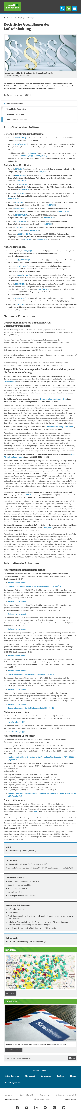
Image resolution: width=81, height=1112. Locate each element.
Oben (73, 1058)
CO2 (24, 262)
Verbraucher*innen (12, 1076)
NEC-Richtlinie (63, 301)
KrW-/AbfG (48, 527)
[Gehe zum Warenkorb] (68, 8)
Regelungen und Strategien (26, 18)
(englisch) (11, 759)
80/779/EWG (19, 208)
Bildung (73, 1076)
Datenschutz (44, 1095)
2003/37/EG (22, 184)
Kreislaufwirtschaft (30, 525)
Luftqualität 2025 (15, 909)
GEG (27, 495)
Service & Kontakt (26, 1095)
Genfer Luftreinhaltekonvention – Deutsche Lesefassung (33, 586)
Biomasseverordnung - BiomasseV (60, 426)
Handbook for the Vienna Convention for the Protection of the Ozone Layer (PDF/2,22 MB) (41, 757)
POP (14, 680)
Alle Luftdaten (10, 993)
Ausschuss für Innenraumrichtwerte (22, 881)
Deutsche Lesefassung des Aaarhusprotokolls (30, 674)
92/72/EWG (19, 227)
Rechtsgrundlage (39, 941)
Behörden (60, 1076)
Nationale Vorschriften (15, 114)
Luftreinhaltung (22, 941)
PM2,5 (52, 187)
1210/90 (27, 251)
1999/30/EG (19, 175)
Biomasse (58, 420)
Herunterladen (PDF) (15, 722)
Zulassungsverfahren (16, 888)
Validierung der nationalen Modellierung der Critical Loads (32, 928)
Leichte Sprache (13, 1099)
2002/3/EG (19, 202)
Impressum (9, 1095)
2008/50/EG (19, 138)
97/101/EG (22, 266)
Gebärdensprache (43, 1099)
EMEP (35, 811)
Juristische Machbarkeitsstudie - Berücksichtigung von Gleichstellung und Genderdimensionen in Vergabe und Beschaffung (38, 923)
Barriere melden (70, 1099)
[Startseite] (12, 6)
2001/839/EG (23, 234)
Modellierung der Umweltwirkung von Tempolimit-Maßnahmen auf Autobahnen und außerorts (40, 917)
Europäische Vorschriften (16, 109)
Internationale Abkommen (17, 119)
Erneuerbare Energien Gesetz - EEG (52, 399)
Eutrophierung (41, 693)
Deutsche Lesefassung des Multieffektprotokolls (31, 708)
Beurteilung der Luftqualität (19, 885)
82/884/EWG (20, 215)
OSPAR (57, 831)
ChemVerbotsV (9, 381)
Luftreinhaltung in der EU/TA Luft (21, 850)
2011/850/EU (31, 153)
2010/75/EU (19, 284)
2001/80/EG (43, 289)
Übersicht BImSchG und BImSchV (21, 864)
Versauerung (30, 693)
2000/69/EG (19, 193)
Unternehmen (46, 1076)
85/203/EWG (20, 221)
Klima (66, 410)
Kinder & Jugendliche (13, 1082)
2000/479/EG (23, 275)
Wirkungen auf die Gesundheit (20, 895)
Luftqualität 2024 (15, 912)
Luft (15, 18)
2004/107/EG (20, 144)
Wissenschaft (30, 1076)
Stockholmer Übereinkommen (25, 678)
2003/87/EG (19, 304)
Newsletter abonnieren (13, 1050)
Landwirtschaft (14, 892)
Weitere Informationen (16, 582)
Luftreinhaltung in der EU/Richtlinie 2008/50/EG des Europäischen (35, 867)
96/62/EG (18, 169)
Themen (9, 18)
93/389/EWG (23, 260)
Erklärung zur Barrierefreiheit (66, 1095)
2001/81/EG (19, 298)
